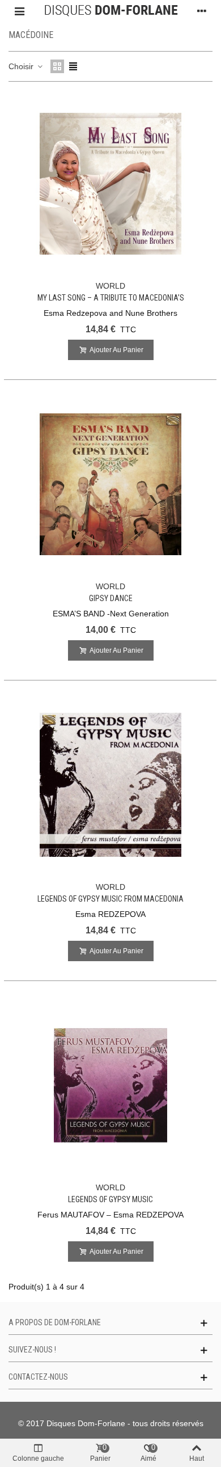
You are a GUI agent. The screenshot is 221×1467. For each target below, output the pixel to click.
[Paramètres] (201, 11)
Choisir (22, 66)
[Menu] (19, 11)
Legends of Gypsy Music (110, 1199)
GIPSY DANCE (111, 598)
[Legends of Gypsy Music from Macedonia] (110, 785)
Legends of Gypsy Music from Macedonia (110, 898)
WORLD (110, 285)
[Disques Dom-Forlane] (111, 11)
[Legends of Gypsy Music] (110, 1085)
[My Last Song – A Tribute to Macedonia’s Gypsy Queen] (110, 183)
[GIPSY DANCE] (110, 484)
